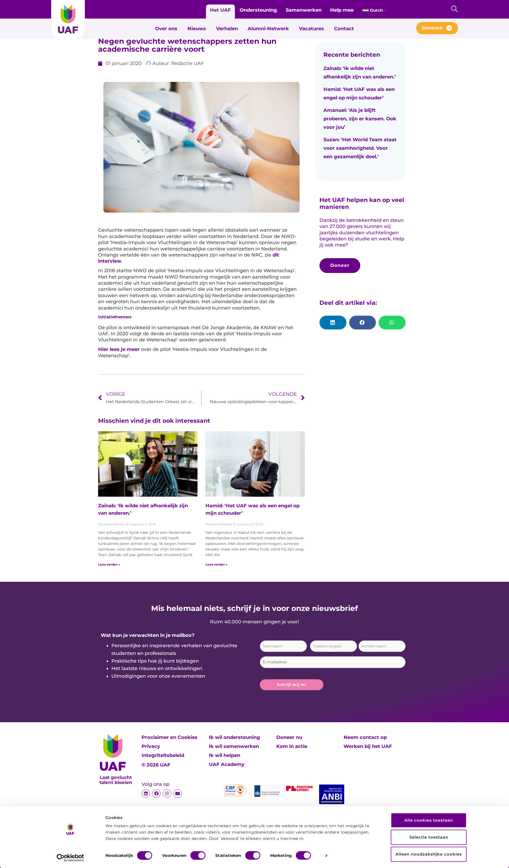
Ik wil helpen (224, 755)
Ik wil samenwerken (234, 746)
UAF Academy (226, 764)
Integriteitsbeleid (163, 755)
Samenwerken (304, 10)
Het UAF (220, 10)
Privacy (151, 746)
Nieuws (196, 29)
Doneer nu (289, 737)
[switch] (197, 855)
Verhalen (227, 29)
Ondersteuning (258, 10)
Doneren (432, 27)
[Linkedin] (146, 793)
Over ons (166, 29)
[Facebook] (156, 793)
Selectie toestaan (428, 837)
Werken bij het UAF (368, 746)
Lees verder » (109, 564)
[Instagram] (167, 793)
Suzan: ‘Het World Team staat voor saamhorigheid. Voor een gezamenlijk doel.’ (360, 148)
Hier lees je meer (119, 349)
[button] (332, 322)
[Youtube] (177, 793)
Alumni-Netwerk (268, 29)
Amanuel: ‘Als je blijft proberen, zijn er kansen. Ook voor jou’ (359, 118)
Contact (344, 29)
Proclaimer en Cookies (170, 737)
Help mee (342, 10)
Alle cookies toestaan (428, 820)
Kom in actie (291, 746)
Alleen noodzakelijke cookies (429, 854)
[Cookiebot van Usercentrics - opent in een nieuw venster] (70, 858)
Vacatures (311, 29)
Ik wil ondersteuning (234, 737)
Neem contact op (365, 737)
